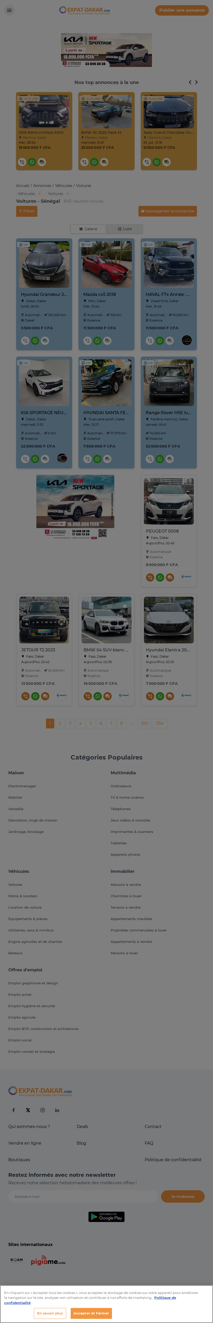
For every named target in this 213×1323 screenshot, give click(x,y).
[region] (106, 1304)
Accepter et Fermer (91, 1313)
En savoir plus (50, 1313)
